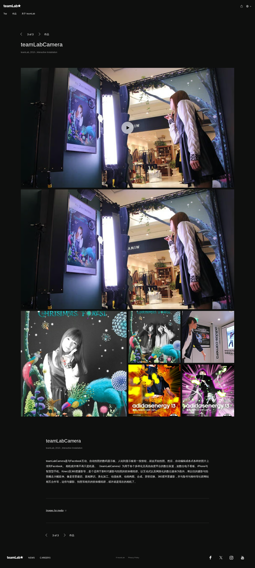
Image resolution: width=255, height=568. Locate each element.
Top (5, 13)
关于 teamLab (28, 13)
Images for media (54, 510)
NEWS (31, 558)
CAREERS (45, 558)
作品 (14, 13)
